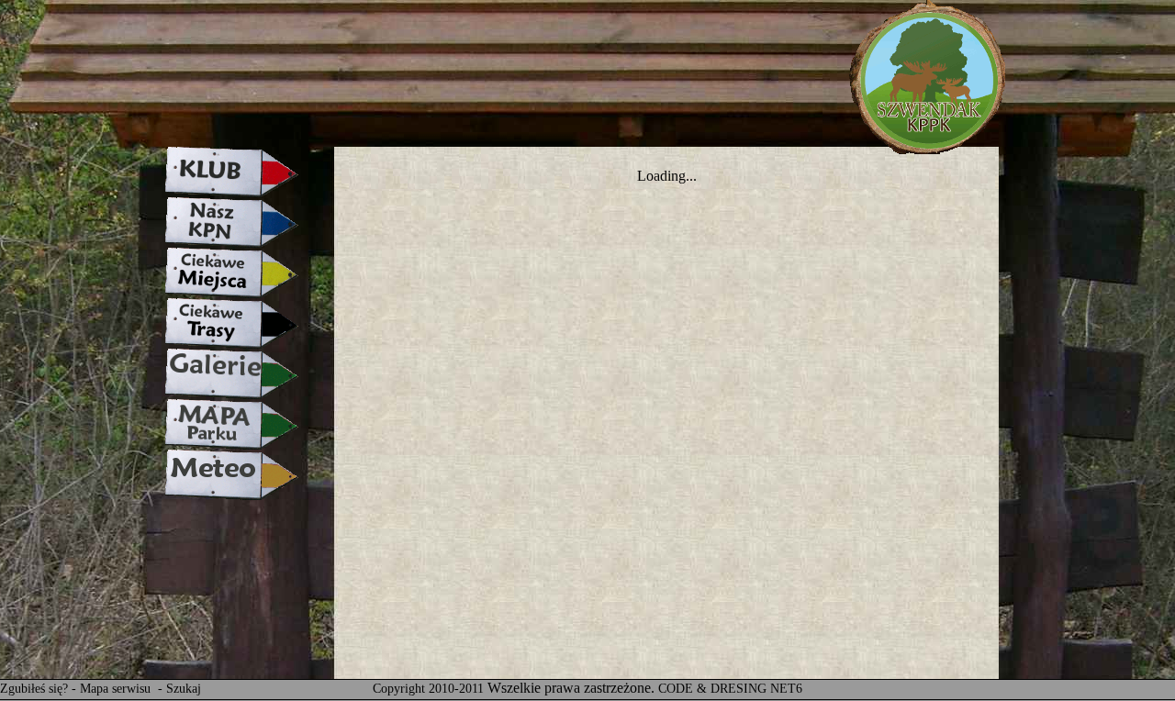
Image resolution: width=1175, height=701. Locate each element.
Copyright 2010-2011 (428, 688)
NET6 (786, 688)
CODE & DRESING (712, 688)
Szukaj (183, 688)
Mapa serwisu (117, 688)
